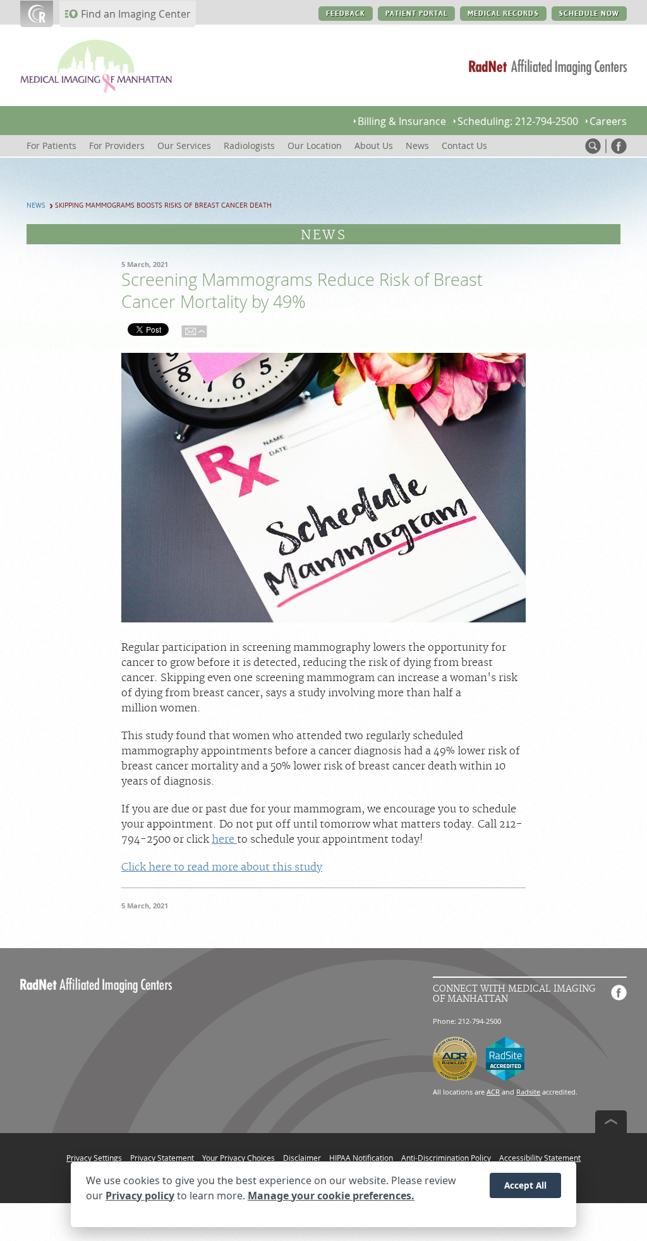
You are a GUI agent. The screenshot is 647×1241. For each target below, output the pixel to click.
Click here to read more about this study (221, 867)
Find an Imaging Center (136, 14)
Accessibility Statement (540, 1158)
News (36, 205)
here (224, 839)
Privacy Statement (162, 1158)
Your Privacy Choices (238, 1158)
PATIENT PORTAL (416, 13)
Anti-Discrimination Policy (446, 1158)
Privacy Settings (94, 1158)
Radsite (528, 1091)
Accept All (525, 1185)
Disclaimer (302, 1158)
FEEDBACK (345, 13)
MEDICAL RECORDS (503, 13)
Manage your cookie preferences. (331, 1195)
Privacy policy (140, 1195)
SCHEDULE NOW (589, 13)
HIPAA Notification (361, 1158)
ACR (493, 1091)
